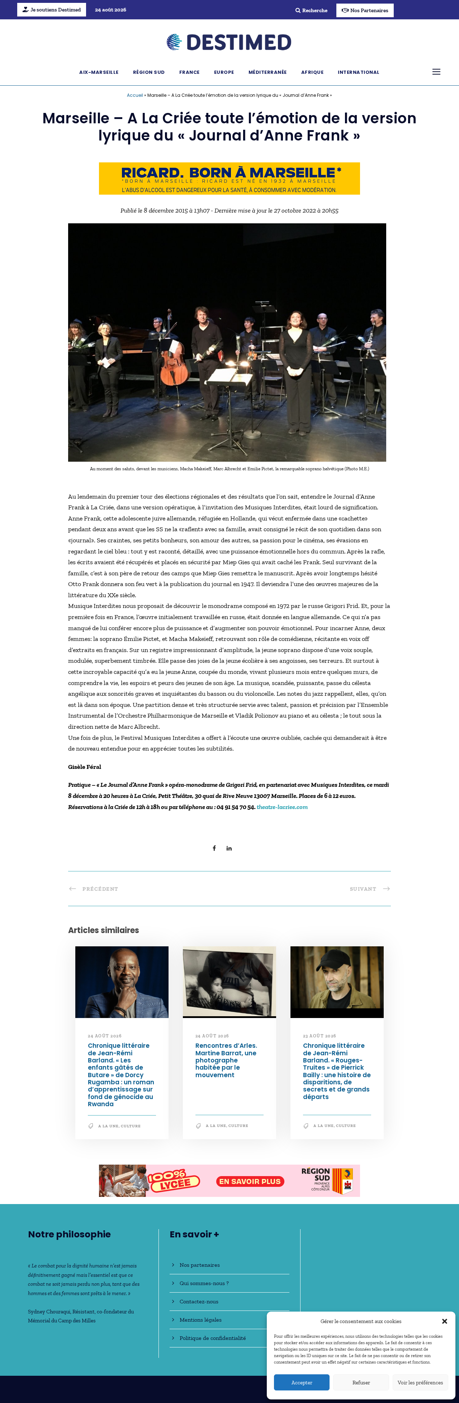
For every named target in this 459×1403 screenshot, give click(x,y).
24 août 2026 (105, 1035)
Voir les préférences (420, 1382)
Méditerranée (268, 72)
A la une (108, 1126)
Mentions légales (201, 1319)
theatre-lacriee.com (282, 807)
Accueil (135, 95)
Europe (224, 72)
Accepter (302, 1382)
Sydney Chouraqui (49, 1311)
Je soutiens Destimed (55, 9)
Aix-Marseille (99, 72)
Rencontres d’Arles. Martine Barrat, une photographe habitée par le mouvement (226, 1060)
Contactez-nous (199, 1301)
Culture (131, 1126)
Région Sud (149, 72)
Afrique (312, 72)
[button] (444, 1321)
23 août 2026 (319, 1035)
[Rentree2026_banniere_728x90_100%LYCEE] (229, 1180)
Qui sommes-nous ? (204, 1283)
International (359, 72)
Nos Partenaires (369, 10)
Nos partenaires (200, 1264)
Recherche (314, 10)
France (189, 72)
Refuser (361, 1382)
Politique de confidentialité (213, 1338)
